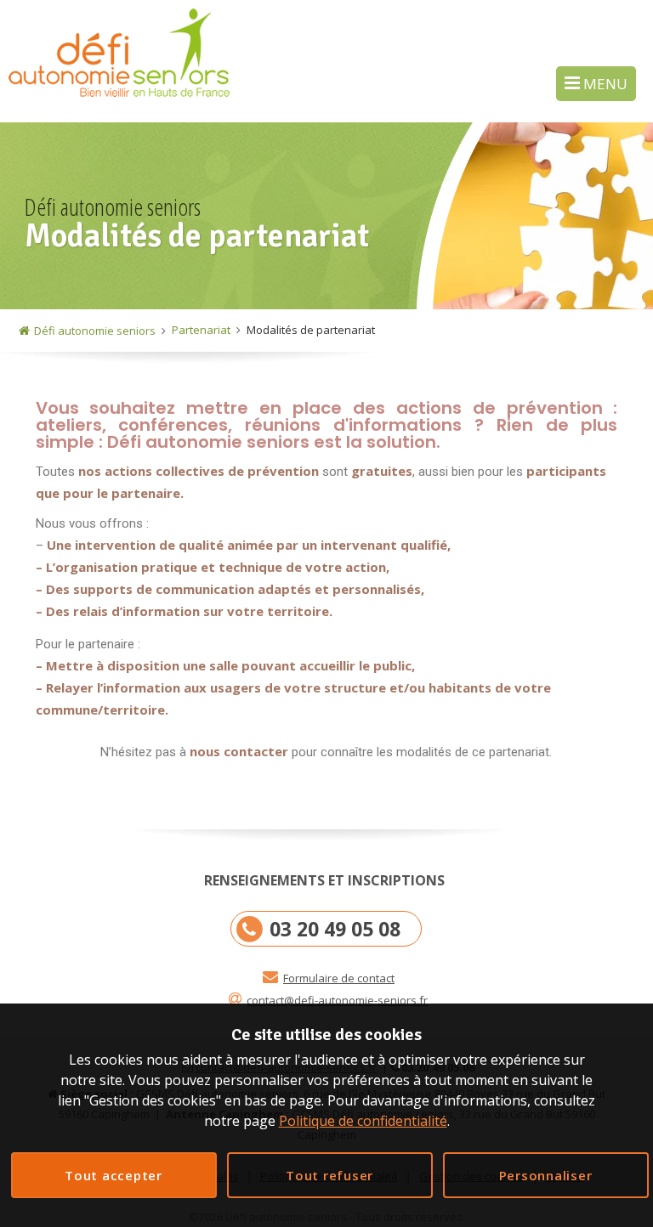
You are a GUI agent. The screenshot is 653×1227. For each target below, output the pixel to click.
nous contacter (239, 751)
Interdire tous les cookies (330, 1175)
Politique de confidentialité (363, 1120)
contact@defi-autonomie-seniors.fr (337, 1000)
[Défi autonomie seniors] (119, 60)
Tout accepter (113, 1175)
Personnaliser (546, 1175)
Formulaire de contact (339, 978)
